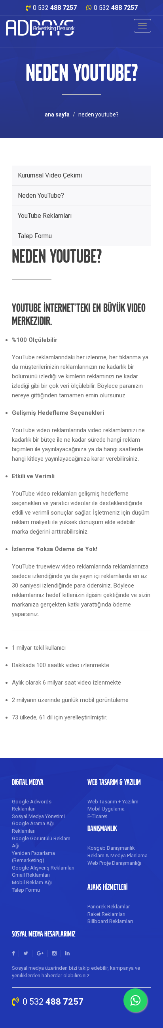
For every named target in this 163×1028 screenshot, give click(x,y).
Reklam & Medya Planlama (117, 855)
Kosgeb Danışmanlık (111, 848)
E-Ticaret (97, 816)
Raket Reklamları (106, 914)
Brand (40, 28)
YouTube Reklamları (45, 215)
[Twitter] (25, 953)
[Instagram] (54, 953)
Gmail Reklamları (31, 875)
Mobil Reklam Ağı (32, 882)
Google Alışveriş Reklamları (43, 868)
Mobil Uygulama (106, 809)
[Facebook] (13, 953)
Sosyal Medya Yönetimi (38, 816)
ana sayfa (57, 114)
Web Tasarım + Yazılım (112, 802)
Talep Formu (35, 236)
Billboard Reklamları (110, 921)
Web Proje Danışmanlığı (114, 863)
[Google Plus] (40, 953)
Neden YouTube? (41, 195)
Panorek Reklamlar (108, 907)
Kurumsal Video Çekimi (50, 175)
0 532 (55, 7)
